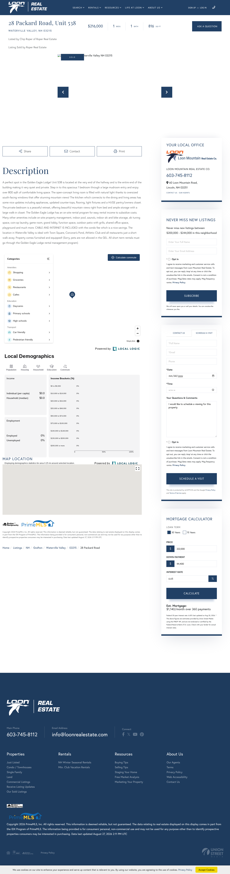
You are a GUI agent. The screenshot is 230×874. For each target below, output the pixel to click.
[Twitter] (128, 734)
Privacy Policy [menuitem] (175, 772)
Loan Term (173, 527)
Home (6, 548)
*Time (169, 383)
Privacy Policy (179, 282)
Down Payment (175, 557)
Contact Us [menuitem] (173, 782)
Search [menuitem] (77, 7)
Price (169, 542)
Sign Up (192, 8)
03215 (72, 548)
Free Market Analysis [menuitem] (127, 777)
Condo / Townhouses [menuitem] (19, 767)
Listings (17, 548)
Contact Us (171, 193)
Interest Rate (174, 572)
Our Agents (184, 193)
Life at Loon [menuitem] (133, 7)
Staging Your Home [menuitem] (126, 772)
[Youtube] (135, 734)
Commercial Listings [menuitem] (18, 782)
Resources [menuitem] (112, 7)
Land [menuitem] (9, 777)
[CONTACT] (207, 26)
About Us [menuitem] (154, 7)
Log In (203, 8)
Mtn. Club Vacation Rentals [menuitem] (74, 767)
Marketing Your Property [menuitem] (129, 782)
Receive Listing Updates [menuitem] (21, 787)
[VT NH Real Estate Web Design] (212, 852)
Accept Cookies (207, 869)
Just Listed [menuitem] (13, 762)
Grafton (37, 548)
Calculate (192, 593)
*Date (169, 369)
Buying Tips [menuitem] (121, 762)
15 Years (191, 532)
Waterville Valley (56, 548)
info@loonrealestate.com (80, 734)
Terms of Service (176, 493)
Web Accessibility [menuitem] (177, 777)
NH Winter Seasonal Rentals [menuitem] (74, 762)
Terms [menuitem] (170, 767)
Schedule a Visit (204, 333)
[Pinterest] (142, 734)
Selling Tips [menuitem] (121, 767)
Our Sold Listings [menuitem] (17, 791)
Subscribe (191, 295)
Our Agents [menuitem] (173, 762)
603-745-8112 (179, 175)
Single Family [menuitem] (14, 772)
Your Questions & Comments (181, 397)
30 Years (175, 532)
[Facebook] (123, 734)
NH (28, 548)
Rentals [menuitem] (93, 7)
